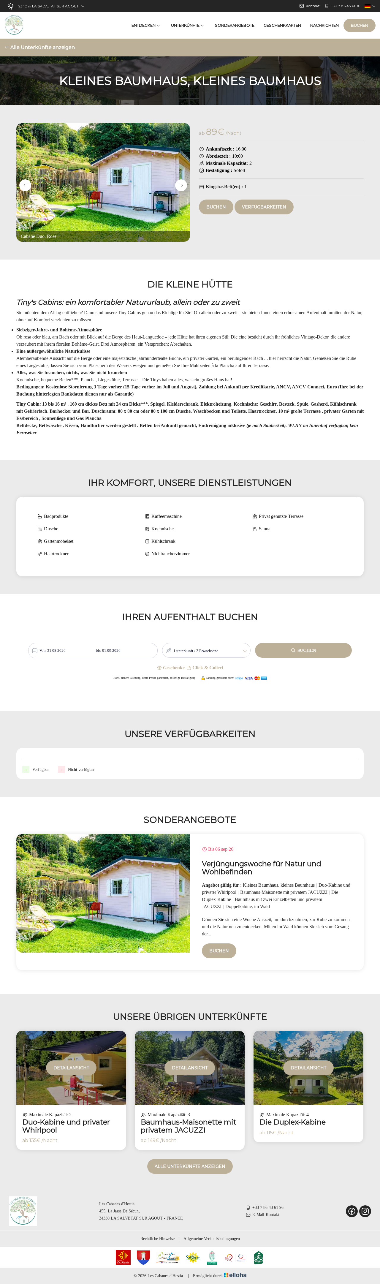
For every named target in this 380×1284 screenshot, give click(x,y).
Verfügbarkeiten (264, 207)
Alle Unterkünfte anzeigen (42, 47)
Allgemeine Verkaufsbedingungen (211, 1238)
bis (98, 650)
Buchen (359, 25)
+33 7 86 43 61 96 (268, 1207)
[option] (190, 902)
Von (42, 650)
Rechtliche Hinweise (157, 1238)
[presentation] (25, 185)
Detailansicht (71, 1067)
